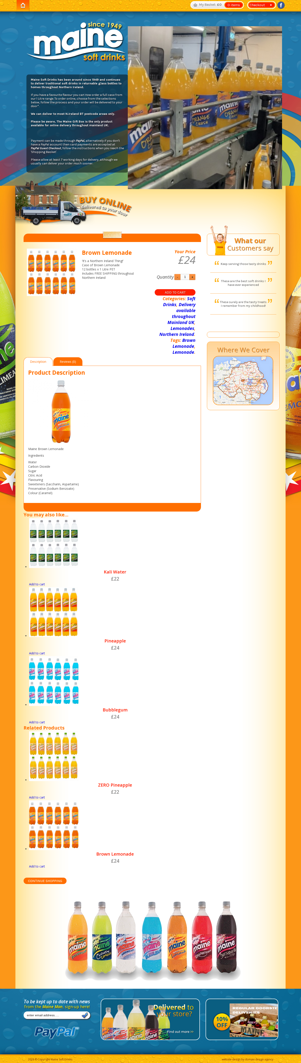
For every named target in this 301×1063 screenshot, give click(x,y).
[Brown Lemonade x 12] (51, 272)
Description (38, 361)
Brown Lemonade (184, 343)
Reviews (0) (68, 361)
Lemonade (183, 352)
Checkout (256, 5)
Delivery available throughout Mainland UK (181, 313)
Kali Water (115, 572)
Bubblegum (115, 710)
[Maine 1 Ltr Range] (150, 944)
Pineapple (115, 641)
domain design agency (259, 1059)
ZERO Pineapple (115, 785)
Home (23, 5)
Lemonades (182, 328)
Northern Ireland (176, 334)
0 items (234, 5)
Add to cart (175, 292)
